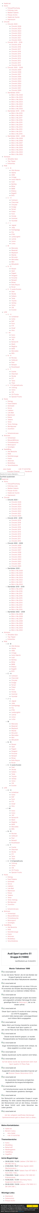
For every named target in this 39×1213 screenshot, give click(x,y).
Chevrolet (14, 202)
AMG (13, 175)
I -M (9, 333)
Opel (13, 271)
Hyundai (14, 221)
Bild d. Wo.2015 (16, 122)
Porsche (14, 278)
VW (12, 307)
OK (32, 1206)
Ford (13, 214)
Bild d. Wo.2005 (17, 147)
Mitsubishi (15, 264)
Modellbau (11, 463)
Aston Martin (16, 179)
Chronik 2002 (16, 86)
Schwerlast (11, 438)
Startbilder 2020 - (14, 93)
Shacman (14, 374)
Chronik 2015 (16, 54)
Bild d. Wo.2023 (17, 102)
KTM (13, 234)
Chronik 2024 (16, 31)
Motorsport (12, 445)
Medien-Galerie (13, 13)
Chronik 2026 (16, 26)
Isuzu (13, 335)
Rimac (13, 282)
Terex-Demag (12, 424)
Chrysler (14, 205)
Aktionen (11, 461)
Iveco (13, 337)
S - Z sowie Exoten (14, 289)
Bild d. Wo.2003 (17, 152)
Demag (10, 401)
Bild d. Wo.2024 (17, 99)
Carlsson (14, 200)
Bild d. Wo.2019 (16, 113)
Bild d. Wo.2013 (16, 127)
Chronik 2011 (16, 63)
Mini (12, 262)
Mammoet (11, 415)
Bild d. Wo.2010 (16, 134)
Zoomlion (11, 429)
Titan (13, 383)
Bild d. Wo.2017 (16, 118)
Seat (13, 291)
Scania (13, 371)
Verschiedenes (13, 465)
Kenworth (14, 342)
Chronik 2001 (16, 88)
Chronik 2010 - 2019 (15, 42)
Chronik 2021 (16, 38)
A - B (9, 168)
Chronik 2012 (16, 61)
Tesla (13, 298)
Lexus (13, 241)
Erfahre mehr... (21, 1211)
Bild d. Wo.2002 (17, 154)
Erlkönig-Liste (13, 10)
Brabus (13, 191)
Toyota (13, 301)
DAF (12, 321)
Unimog (14, 387)
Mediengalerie (10, 1150)
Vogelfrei (8, 1154)
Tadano (10, 419)
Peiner (10, 417)
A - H (9, 314)
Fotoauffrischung (14, 8)
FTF (12, 326)
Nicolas (14, 358)
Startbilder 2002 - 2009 (16, 136)
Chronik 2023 (16, 33)
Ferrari (13, 209)
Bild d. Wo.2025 (17, 97)
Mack (13, 344)
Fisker (13, 211)
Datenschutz (9, 1198)
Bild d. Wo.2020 (17, 109)
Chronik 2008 (16, 72)
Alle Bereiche (12, 451)
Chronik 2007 (16, 74)
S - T (9, 369)
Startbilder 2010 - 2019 (16, 111)
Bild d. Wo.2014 (16, 125)
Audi (13, 182)
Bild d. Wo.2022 (17, 104)
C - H (9, 198)
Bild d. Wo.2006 (17, 145)
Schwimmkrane (13, 433)
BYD (12, 195)
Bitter (13, 186)
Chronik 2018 (16, 47)
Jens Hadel (6, 469)
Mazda (13, 255)
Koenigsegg (15, 230)
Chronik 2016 (16, 51)
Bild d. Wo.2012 (16, 129)
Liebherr (10, 410)
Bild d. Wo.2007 (17, 143)
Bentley (14, 184)
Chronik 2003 (16, 83)
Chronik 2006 (16, 77)
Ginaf (13, 328)
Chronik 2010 (16, 65)
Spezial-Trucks (16, 397)
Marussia (14, 248)
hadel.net (8, 1129)
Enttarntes (11, 163)
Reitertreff (9, 1147)
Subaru (13, 296)
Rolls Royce (15, 285)
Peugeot (14, 275)
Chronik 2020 (16, 40)
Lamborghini (15, 237)
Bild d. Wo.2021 (16, 106)
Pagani (13, 273)
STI (12, 378)
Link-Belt (11, 413)
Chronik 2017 (16, 49)
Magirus (14, 346)
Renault (14, 280)
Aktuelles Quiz (13, 159)
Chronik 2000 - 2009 (15, 67)
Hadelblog (9, 1152)
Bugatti (13, 193)
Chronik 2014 (16, 56)
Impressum (11, 19)
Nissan (13, 269)
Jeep (13, 227)
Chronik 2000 (16, 90)
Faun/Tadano (12, 403)
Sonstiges (11, 447)
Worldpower (12, 426)
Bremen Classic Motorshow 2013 (21, 1073)
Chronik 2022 (16, 35)
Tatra (13, 381)
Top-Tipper (12, 161)
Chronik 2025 (16, 29)
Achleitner (15, 317)
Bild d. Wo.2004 (17, 150)
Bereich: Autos (10, 1131)
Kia (12, 232)
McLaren (14, 257)
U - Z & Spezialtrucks (15, 385)
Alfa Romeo (15, 170)
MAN (13, 349)
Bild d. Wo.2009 (17, 138)
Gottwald (11, 406)
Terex (10, 422)
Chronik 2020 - (13, 24)
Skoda (13, 294)
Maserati (14, 250)
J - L (9, 223)
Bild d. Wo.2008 (17, 141)
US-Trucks (15, 394)
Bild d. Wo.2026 (17, 95)
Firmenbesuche (13, 442)
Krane (10, 458)
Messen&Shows (13, 440)
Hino (13, 330)
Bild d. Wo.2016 (16, 120)
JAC (12, 339)
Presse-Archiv (13, 15)
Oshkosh (14, 360)
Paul (12, 362)
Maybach (14, 253)
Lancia (13, 239)
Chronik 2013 (16, 58)
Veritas (13, 303)
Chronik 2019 (16, 45)
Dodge (13, 207)
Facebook (28, 471)
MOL (13, 353)
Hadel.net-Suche (13, 17)
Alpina (13, 173)
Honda (13, 216)
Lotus (13, 243)
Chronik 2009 (16, 70)
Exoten (13, 310)
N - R (9, 266)
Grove (10, 408)
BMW (13, 189)
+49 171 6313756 (23, 469)
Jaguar (13, 225)
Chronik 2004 (16, 81)
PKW (9, 454)
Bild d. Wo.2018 (16, 115)
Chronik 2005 (16, 79)
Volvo (13, 305)
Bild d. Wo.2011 (16, 131)
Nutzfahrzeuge (13, 456)
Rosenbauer (15, 367)
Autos (7, 1143)
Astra (13, 319)
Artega (13, 177)
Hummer (14, 218)
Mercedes (14, 259)
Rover (13, 287)
